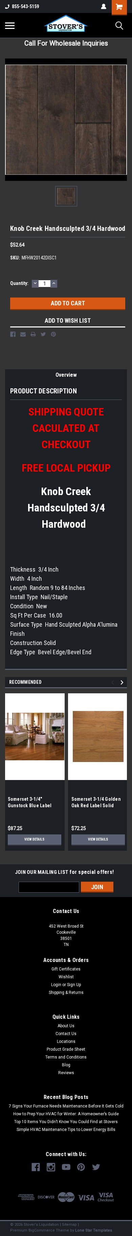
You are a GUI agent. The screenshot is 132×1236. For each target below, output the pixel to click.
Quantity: (19, 283)
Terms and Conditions (66, 1057)
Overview (66, 375)
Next (123, 682)
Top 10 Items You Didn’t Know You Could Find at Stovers (66, 1121)
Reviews (66, 1072)
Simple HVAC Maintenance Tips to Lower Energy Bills (66, 1129)
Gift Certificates (66, 969)
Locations (66, 1041)
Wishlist (66, 977)
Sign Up (74, 984)
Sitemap (69, 1224)
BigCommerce (41, 1230)
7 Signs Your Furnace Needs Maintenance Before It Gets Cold (66, 1106)
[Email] (23, 334)
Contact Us (66, 1033)
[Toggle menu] (10, 25)
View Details (34, 839)
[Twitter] (43, 334)
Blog (66, 1065)
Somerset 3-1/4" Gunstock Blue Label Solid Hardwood (30, 805)
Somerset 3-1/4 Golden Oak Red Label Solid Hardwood (96, 805)
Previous (113, 682)
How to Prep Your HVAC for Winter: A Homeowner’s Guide (66, 1114)
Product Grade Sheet (66, 1049)
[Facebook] (13, 334)
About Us (66, 1025)
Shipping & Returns (66, 992)
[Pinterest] (53, 334)
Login (56, 984)
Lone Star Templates (93, 1230)
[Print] (33, 334)
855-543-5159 (25, 6)
